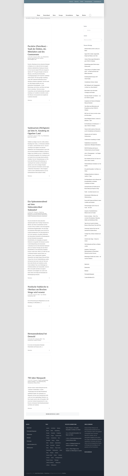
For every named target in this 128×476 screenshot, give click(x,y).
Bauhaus (58, 428)
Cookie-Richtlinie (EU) (89, 277)
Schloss (38, 382)
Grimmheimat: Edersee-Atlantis (91, 82)
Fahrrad (47, 435)
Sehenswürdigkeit (31, 59)
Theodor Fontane (49, 460)
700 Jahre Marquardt (36, 378)
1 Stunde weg (41, 212)
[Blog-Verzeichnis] (87, 455)
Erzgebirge (59, 433)
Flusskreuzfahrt (58, 435)
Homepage (29, 441)
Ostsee (61, 450)
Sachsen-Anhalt (49, 455)
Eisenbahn (53, 433)
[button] (90, 15)
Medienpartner (30, 447)
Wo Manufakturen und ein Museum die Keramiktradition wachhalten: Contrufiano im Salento (93, 181)
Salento (55, 455)
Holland (57, 440)
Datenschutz (87, 267)
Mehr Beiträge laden (52, 414)
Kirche (29, 137)
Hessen (53, 440)
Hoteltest (51, 442)
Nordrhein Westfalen (37, 340)
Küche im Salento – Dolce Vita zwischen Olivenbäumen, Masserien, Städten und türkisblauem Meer (92, 218)
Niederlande (48, 450)
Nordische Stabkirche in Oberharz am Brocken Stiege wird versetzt (38, 289)
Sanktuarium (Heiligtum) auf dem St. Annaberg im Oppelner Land (38, 131)
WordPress (64, 473)
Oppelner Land (34, 58)
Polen (39, 56)
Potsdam (35, 382)
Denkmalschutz (46, 56)
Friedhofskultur (34, 216)
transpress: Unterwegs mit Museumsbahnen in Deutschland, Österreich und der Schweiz (92, 251)
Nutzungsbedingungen (89, 274)
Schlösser (34, 137)
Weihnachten (58, 462)
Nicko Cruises (57, 447)
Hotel (47, 442)
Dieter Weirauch (69, 427)
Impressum (87, 264)
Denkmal (44, 294)
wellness (47, 465)
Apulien (47, 428)
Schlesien (41, 58)
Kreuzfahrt (52, 445)
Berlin (52, 430)
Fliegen (52, 435)
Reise (39, 294)
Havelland (48, 440)
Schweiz (47, 457)
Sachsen (56, 452)
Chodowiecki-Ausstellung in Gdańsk (92, 139)
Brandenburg (30, 213)
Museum (51, 447)
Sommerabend (44, 216)
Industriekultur (58, 442)
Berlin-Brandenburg (39, 213)
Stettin (52, 457)
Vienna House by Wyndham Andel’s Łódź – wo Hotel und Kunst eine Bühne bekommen (92, 71)
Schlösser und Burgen (32, 381)
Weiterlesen (30, 100)
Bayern (47, 430)
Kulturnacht (39, 216)
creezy (67, 443)
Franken (47, 437)
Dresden (47, 433)
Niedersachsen (55, 450)
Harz (34, 295)
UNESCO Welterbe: (50, 462)
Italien (47, 445)
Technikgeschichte (58, 457)
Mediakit (86, 270)
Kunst (47, 447)
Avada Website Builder (39, 473)
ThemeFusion (46, 473)
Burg (45, 381)
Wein (35, 59)
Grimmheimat (53, 437)
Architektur (53, 428)
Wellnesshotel (53, 465)
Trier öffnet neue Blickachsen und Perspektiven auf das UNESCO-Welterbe (92, 108)
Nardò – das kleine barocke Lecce (92, 191)
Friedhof (29, 216)
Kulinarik (29, 58)
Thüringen (56, 460)
